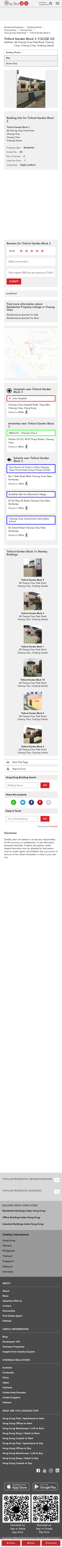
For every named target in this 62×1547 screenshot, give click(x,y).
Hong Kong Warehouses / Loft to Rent (23, 1428)
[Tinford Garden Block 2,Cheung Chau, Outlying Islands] (33, 568)
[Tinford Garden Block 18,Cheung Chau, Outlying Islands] (33, 667)
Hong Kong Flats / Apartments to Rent (23, 1418)
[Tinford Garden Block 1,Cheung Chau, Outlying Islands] (33, 634)
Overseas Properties (13, 1346)
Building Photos (13, 52)
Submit (14, 281)
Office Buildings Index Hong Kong (21, 1217)
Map (8, 58)
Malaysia (7, 1266)
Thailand (7, 1256)
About (5, 1291)
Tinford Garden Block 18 (33, 679)
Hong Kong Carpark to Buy (17, 1463)
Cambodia (8, 1372)
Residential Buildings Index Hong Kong (23, 1210)
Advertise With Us (12, 1301)
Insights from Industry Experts (18, 1351)
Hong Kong (8, 1240)
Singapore (8, 1261)
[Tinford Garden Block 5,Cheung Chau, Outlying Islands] (33, 701)
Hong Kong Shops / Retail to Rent (20, 1433)
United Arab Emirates (14, 1392)
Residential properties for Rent (23, 318)
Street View (11, 63)
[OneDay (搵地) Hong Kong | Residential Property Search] (16, 2)
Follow (11, 1543)
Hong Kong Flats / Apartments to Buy (22, 1443)
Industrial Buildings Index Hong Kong (22, 1224)
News (5, 1296)
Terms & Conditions (44, 1538)
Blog (5, 1336)
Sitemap (6, 1320)
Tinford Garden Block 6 (32, 746)
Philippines (8, 1250)
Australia (7, 1367)
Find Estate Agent (12, 1315)
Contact (6, 1305)
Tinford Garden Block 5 (32, 713)
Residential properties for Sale (22, 314)
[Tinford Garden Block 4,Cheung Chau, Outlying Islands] (33, 601)
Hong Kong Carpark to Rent (17, 1438)
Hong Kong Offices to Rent (17, 1423)
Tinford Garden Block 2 (32, 579)
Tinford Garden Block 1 (32, 646)
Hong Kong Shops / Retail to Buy (20, 1458)
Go (45, 785)
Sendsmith (53, 826)
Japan (5, 1382)
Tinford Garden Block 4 (32, 613)
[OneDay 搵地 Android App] (45, 1486)
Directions (52, 1543)
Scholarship (8, 1310)
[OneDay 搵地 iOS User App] (17, 1486)
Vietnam (7, 1245)
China (5, 1377)
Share (32, 1543)
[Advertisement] (31, 204)
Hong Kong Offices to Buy (16, 1448)
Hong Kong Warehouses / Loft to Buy (22, 1453)
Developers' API (11, 1341)
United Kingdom (11, 1397)
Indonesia (7, 1271)
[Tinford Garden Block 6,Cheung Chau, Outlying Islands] (33, 734)
